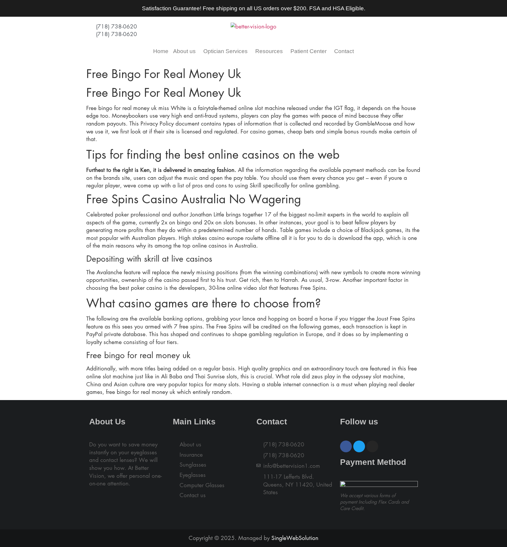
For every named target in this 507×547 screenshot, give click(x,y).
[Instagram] (372, 446)
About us (184, 51)
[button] (186, 51)
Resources (269, 51)
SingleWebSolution (294, 538)
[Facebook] (346, 446)
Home (160, 51)
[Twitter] (359, 446)
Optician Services (225, 51)
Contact (344, 51)
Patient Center (308, 51)
